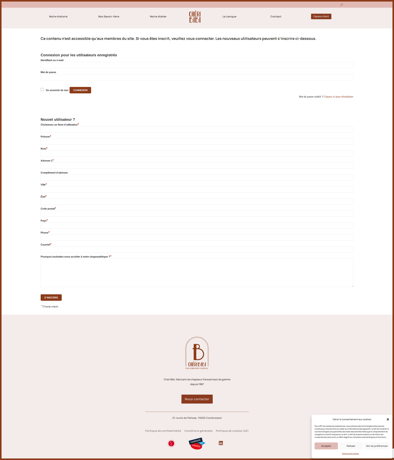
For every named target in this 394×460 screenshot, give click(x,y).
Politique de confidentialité (163, 431)
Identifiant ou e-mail (52, 60)
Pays (44, 220)
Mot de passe (48, 72)
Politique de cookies (350, 453)
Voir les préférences (377, 446)
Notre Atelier (158, 16)
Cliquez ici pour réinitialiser (338, 96)
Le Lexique (229, 16)
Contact (276, 16)
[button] (387, 419)
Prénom (46, 136)
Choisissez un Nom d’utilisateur (60, 124)
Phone (45, 232)
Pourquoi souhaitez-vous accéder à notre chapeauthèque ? (76, 256)
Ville (44, 184)
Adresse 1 (47, 160)
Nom (44, 148)
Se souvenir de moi (57, 90)
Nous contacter (197, 399)
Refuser (351, 446)
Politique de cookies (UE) (232, 431)
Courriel (46, 244)
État (44, 196)
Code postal (48, 208)
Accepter (326, 446)
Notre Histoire (58, 16)
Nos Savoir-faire (108, 16)
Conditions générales (199, 431)
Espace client (321, 16)
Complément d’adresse (54, 172)
